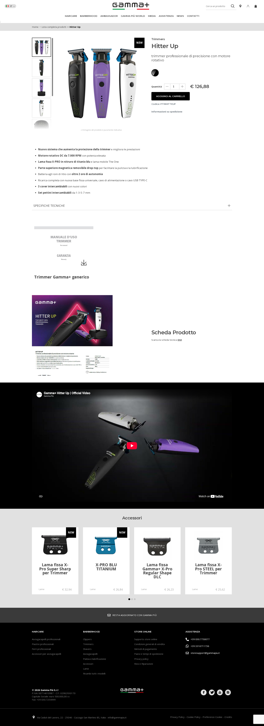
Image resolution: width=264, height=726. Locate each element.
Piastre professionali (43, 644)
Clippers (87, 639)
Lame (86, 668)
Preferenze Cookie (213, 717)
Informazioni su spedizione (166, 111)
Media (152, 15)
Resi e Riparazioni (143, 663)
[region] (42, 83)
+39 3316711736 (200, 646)
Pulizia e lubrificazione (94, 658)
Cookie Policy (194, 717)
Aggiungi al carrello (170, 96)
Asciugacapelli (90, 653)
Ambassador (109, 15)
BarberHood (88, 15)
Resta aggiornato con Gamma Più (134, 615)
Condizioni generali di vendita (149, 644)
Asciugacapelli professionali (46, 639)
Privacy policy (141, 658)
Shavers (87, 648)
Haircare (71, 15)
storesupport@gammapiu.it (205, 652)
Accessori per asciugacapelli (46, 653)
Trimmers (88, 644)
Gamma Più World (133, 15)
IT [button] (11, 6)
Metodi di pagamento (145, 648)
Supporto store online (145, 639)
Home (35, 26)
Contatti (193, 15)
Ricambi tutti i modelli (94, 673)
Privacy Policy (177, 717)
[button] (129, 599)
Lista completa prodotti (54, 26)
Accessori (88, 663)
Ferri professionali (41, 648)
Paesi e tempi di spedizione (148, 653)
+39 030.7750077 (200, 639)
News (180, 15)
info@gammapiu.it (117, 717)
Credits (228, 717)
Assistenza (166, 15)
